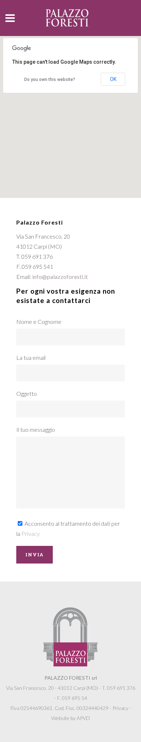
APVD (83, 718)
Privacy (30, 533)
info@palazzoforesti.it (60, 276)
